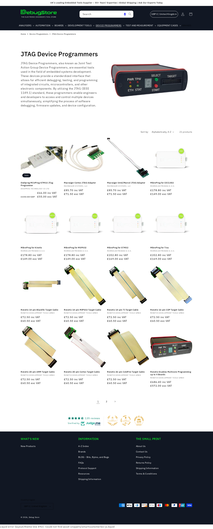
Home (23, 34)
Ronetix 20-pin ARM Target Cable (38, 372)
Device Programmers (38, 34)
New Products (28, 446)
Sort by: (145, 131)
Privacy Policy (143, 457)
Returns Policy (143, 462)
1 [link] (98, 401)
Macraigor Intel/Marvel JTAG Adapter (126, 183)
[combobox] (106, 14)
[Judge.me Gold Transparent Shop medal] (126, 421)
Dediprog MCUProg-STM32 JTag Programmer (37, 184)
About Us (141, 446)
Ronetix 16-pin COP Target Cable (167, 310)
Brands (82, 451)
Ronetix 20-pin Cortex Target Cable (82, 372)
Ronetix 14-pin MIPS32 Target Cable (82, 310)
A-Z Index (83, 446)
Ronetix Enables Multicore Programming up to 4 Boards (170, 373)
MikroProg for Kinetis (31, 247)
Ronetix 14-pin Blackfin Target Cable (39, 310)
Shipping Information (89, 479)
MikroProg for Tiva (159, 247)
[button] (125, 14)
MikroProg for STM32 (117, 247)
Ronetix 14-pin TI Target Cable (122, 310)
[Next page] (114, 401)
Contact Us (142, 451)
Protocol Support (87, 468)
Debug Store (34, 517)
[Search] (129, 14)
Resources (84, 473)
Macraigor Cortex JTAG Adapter (80, 183)
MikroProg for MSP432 (75, 247)
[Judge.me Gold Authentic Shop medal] (113, 421)
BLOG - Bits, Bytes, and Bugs (93, 457)
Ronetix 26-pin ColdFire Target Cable (126, 372)
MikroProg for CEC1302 (162, 183)
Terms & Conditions (146, 473)
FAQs (81, 462)
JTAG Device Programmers (64, 34)
